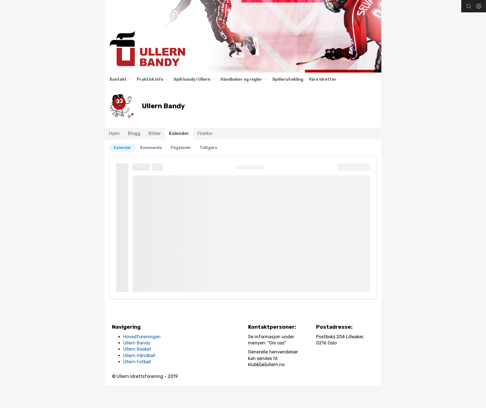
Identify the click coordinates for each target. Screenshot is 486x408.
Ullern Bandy (136, 343)
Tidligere (208, 147)
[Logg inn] (479, 6)
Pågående (180, 147)
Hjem (114, 133)
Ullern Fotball (137, 361)
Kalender (179, 133)
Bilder (154, 133)
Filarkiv (204, 133)
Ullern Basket (137, 349)
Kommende (151, 147)
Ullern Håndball (139, 355)
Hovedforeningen (142, 336)
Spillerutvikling (287, 79)
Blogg (134, 133)
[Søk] (469, 6)
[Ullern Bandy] (243, 36)
